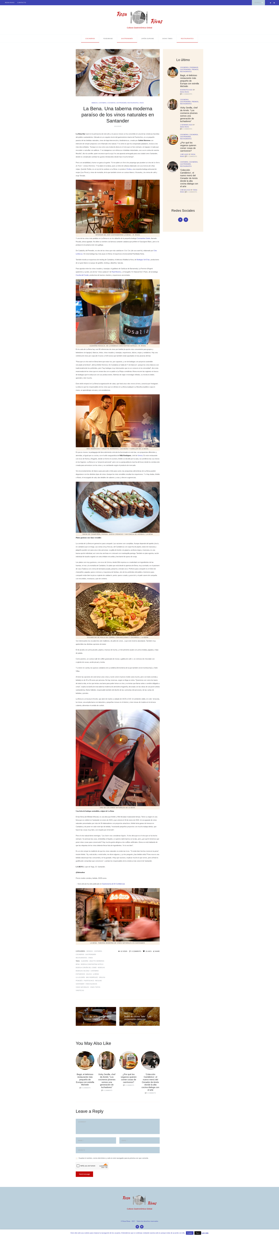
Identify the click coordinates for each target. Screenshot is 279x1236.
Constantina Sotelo (143, 238)
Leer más (205, 1233)
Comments (187, 94)
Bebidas (95, 103)
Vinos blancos (91, 984)
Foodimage (108, 38)
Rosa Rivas (9, 2)
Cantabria (102, 103)
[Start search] (262, 2)
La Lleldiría (80, 977)
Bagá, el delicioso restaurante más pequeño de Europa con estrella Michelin (85, 1079)
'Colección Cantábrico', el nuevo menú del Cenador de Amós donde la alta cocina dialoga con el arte (150, 1082)
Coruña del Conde (82, 275)
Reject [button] (198, 1233)
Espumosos (80, 974)
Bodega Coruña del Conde (86, 967)
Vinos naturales (82, 987)
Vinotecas (80, 990)
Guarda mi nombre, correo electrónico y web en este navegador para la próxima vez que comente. (114, 1158)
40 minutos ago (186, 90)
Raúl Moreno (116, 272)
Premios (195, 69)
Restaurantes (187, 38)
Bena (78, 964)
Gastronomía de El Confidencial (113, 884)
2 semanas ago (186, 125)
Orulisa (129, 169)
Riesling (98, 980)
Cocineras (184, 99)
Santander (80, 984)
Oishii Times (167, 38)
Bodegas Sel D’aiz (143, 260)
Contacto (21, 2)
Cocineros (90, 38)
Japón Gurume (147, 38)
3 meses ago (185, 190)
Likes (148, 951)
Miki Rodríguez (92, 977)
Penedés (79, 980)
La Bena (96, 974)
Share (157, 951)
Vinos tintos (95, 987)
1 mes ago (184, 154)
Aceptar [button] (189, 1233)
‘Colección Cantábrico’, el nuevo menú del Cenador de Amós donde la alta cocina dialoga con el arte (189, 178)
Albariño (84, 961)
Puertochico (89, 980)
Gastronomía (127, 38)
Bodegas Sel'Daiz (82, 971)
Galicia (89, 974)
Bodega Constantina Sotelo (92, 964)
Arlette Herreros (96, 961)
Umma (140, 455)
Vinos (141, 103)
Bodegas (101, 967)
